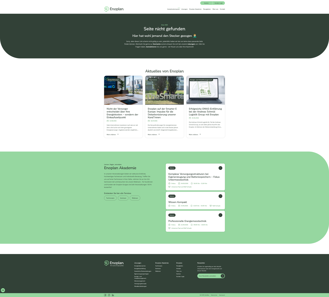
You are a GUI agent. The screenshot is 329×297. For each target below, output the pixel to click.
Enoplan (179, 263)
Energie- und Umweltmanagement (140, 277)
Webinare (135, 198)
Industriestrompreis (173, 9)
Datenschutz (214, 295)
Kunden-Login (219, 3)
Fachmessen (110, 198)
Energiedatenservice (140, 266)
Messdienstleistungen (140, 286)
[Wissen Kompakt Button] (220, 196)
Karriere (206, 3)
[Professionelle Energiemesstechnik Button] (220, 215)
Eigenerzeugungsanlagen (141, 274)
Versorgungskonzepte (140, 283)
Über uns (215, 9)
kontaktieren (151, 47)
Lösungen (184, 9)
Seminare (123, 198)
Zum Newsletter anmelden (207, 276)
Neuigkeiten (207, 9)
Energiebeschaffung (140, 268)
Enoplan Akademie (195, 9)
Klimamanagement (139, 281)
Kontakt (222, 9)
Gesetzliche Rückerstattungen (142, 271)
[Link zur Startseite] (114, 9)
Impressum (222, 295)
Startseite (157, 44)
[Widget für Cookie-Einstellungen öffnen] (3, 290)
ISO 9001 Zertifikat (204, 295)
